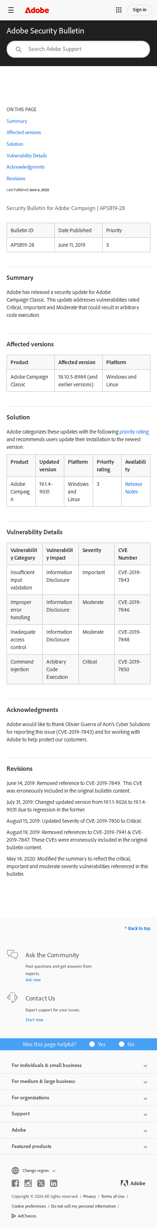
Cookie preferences (29, 1206)
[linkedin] (53, 1183)
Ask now (33, 979)
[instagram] (28, 1183)
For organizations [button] (30, 1097)
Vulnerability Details (27, 155)
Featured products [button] (31, 1146)
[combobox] (78, 49)
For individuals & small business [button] (47, 1065)
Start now (34, 1019)
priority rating (134, 431)
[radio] (99, 1044)
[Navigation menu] (11, 10)
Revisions (16, 178)
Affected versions (24, 132)
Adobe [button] (19, 1130)
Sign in (139, 9)
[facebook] (15, 1183)
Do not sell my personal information (83, 1206)
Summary (17, 121)
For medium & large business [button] (43, 1081)
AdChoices (27, 1216)
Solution (15, 144)
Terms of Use (113, 1196)
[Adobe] (37, 10)
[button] (118, 10)
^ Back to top (137, 928)
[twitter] (41, 1183)
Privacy (89, 1196)
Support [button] (21, 1113)
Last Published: (18, 190)
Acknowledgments (26, 167)
